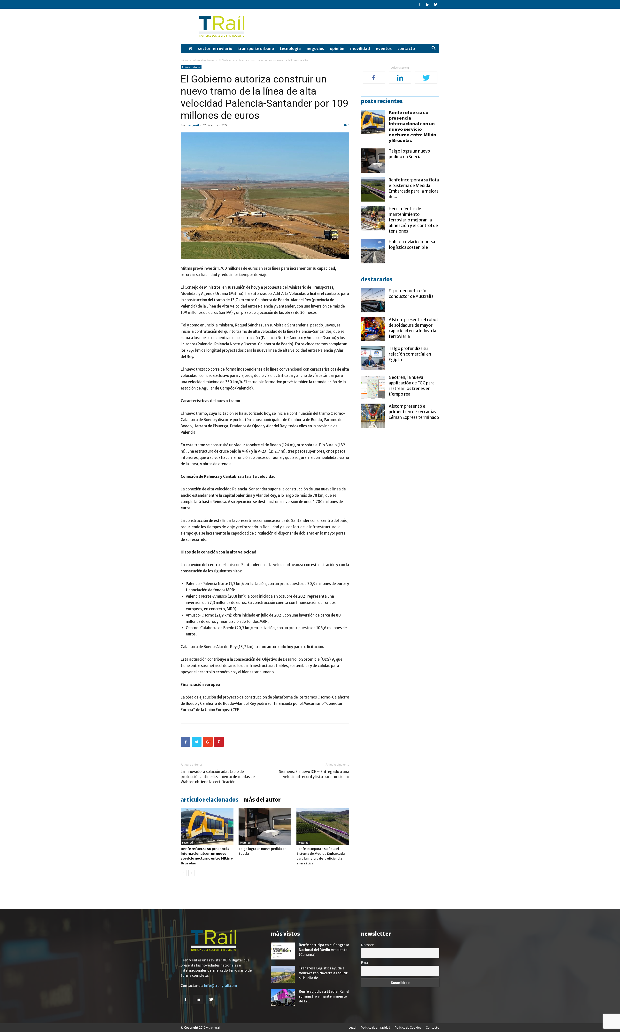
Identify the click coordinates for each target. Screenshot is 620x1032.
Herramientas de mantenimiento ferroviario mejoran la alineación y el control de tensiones (413, 220)
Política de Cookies (408, 1027)
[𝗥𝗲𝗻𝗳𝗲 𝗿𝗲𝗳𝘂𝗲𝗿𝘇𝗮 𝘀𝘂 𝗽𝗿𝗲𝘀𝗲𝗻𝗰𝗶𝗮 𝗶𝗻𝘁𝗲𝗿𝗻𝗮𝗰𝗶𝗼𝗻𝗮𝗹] (207, 826)
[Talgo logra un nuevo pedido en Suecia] (265, 826)
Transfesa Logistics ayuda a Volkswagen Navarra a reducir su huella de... (323, 973)
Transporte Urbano (256, 48)
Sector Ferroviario (215, 48)
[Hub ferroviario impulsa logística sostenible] (373, 251)
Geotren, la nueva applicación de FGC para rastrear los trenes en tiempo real (411, 386)
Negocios (315, 48)
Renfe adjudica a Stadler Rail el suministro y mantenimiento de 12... (324, 996)
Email (365, 962)
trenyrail (192, 125)
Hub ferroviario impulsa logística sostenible (412, 244)
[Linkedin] (427, 4)
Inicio (184, 60)
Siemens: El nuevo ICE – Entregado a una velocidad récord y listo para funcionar (314, 774)
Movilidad (360, 48)
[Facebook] (419, 4)
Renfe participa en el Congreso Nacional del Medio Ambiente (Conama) (324, 950)
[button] (433, 49)
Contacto (406, 48)
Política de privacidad (375, 1027)
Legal (352, 1027)
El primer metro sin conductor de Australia (411, 293)
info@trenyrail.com (220, 985)
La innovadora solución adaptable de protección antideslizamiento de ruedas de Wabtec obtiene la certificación (218, 776)
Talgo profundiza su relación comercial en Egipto (410, 354)
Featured (187, 842)
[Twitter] (435, 4)
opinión (337, 48)
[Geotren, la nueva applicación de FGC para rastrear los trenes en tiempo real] (373, 387)
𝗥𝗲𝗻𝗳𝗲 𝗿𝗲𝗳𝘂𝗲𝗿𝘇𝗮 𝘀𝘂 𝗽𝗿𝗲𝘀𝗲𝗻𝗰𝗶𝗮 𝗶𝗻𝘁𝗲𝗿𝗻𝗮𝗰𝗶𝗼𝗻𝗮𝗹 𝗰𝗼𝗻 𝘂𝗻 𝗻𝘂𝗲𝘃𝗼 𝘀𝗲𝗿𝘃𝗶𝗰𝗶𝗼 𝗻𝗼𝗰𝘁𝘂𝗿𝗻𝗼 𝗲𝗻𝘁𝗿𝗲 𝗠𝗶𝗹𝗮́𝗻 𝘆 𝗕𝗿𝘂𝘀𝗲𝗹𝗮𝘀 (412, 126)
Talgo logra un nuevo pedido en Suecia (409, 153)
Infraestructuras (203, 60)
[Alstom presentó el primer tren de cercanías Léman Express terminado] (373, 416)
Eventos (384, 48)
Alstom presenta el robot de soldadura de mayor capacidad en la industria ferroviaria (413, 328)
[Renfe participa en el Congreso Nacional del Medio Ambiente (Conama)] (283, 951)
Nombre (367, 945)
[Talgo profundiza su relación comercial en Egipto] (373, 358)
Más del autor (262, 800)
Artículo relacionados (210, 800)
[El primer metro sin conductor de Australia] (373, 300)
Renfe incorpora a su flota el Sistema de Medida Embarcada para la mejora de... (414, 188)
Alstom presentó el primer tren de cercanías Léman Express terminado (414, 412)
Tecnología (290, 48)
